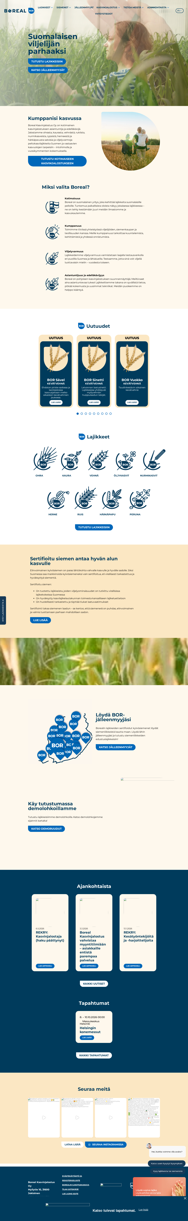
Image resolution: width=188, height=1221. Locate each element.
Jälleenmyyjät (84, 7)
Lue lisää (56, 402)
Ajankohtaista (156, 7)
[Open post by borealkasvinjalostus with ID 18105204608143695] (110, 1118)
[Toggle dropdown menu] (52, 7)
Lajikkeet (44, 7)
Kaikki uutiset (94, 983)
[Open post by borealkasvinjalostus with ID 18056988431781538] (77, 1118)
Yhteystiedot (104, 13)
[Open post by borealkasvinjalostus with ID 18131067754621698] (144, 1118)
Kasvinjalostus (106, 7)
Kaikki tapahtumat (94, 1055)
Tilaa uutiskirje (70, 1189)
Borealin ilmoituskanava (75, 1185)
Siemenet (62, 7)
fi (178, 10)
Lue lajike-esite (70, 1194)
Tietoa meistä (132, 7)
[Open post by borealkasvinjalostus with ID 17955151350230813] (44, 1118)
